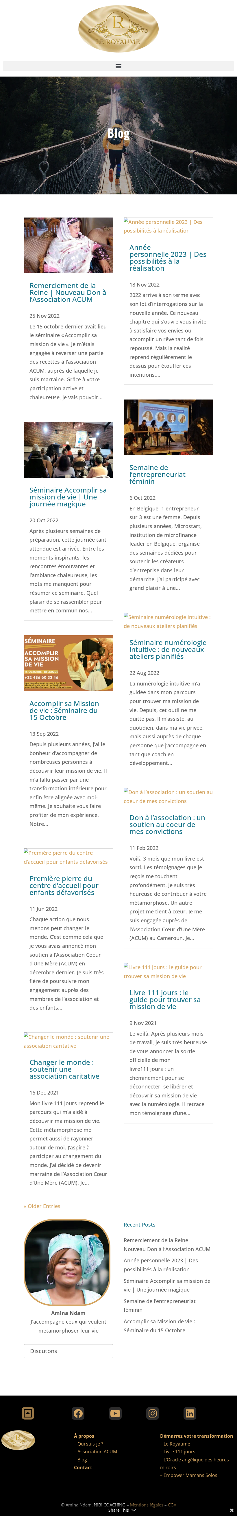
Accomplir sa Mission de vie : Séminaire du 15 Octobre (64, 710)
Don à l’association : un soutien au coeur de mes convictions (167, 824)
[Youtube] (115, 1413)
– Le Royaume (175, 1444)
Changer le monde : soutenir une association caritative (64, 1069)
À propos (84, 1436)
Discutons (43, 1351)
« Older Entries (42, 1206)
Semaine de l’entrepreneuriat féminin (157, 474)
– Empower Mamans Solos (188, 1475)
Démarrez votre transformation (196, 1436)
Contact (83, 1467)
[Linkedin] (190, 1413)
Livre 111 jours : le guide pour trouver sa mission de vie (165, 999)
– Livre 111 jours (177, 1451)
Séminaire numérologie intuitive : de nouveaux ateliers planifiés (168, 649)
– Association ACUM (95, 1451)
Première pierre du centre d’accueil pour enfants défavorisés (64, 885)
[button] (118, 66)
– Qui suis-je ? (88, 1444)
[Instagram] (152, 1413)
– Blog (80, 1459)
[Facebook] (78, 1413)
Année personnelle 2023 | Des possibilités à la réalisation (168, 257)
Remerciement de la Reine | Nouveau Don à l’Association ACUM (67, 292)
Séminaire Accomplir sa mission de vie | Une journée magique (68, 496)
